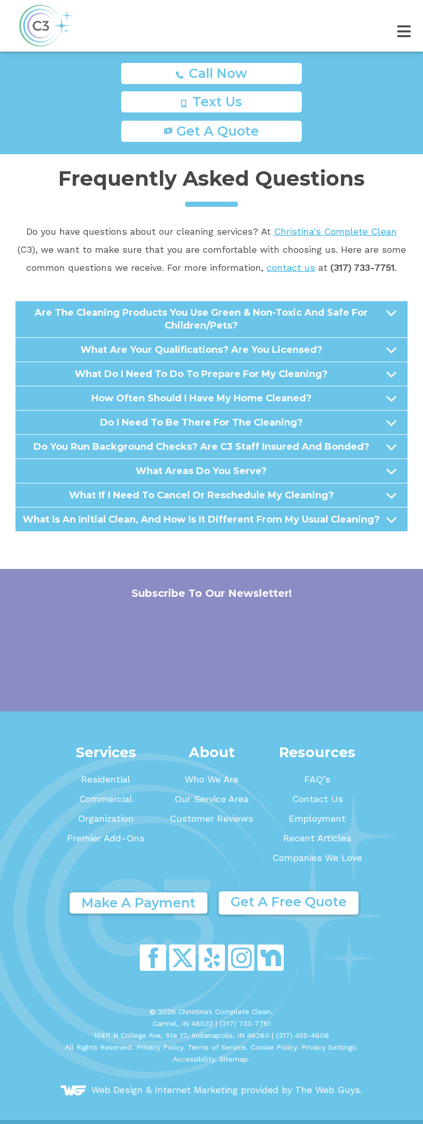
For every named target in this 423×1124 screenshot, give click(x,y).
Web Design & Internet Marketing (164, 1089)
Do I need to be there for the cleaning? (201, 422)
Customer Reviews (211, 818)
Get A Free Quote (289, 901)
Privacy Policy (159, 1047)
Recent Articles (317, 838)
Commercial (106, 799)
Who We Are (211, 779)
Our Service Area (211, 799)
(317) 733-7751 (245, 1023)
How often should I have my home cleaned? (201, 398)
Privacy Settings (328, 1047)
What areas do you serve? (201, 471)
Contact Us (317, 799)
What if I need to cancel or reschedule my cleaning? (201, 495)
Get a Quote (217, 131)
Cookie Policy (274, 1047)
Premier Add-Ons (105, 838)
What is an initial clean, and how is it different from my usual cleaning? (201, 519)
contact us (291, 267)
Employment (317, 818)
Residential (106, 779)
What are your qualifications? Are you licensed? (201, 349)
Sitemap (233, 1059)
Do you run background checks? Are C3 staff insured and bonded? (201, 446)
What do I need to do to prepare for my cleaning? (201, 374)
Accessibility (194, 1059)
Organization (106, 818)
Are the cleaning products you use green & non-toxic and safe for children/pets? (201, 319)
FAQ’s (317, 779)
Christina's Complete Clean (335, 231)
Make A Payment (139, 902)
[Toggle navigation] (211, 25)
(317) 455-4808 (302, 1035)
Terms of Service (217, 1047)
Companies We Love (317, 857)
